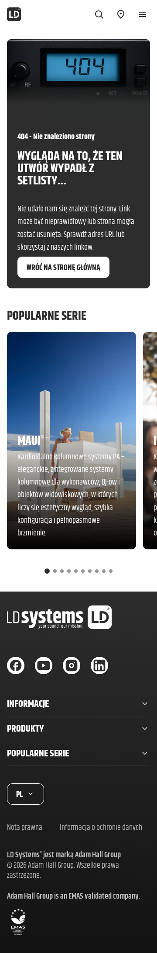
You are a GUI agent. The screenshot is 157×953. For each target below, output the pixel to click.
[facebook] (15, 665)
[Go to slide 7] (90, 571)
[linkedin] (99, 665)
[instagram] (71, 665)
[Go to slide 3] (62, 571)
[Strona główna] (14, 14)
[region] (78, 456)
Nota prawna (24, 827)
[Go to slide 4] (69, 571)
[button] (78, 704)
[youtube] (43, 665)
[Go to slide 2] (55, 571)
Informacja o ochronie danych (101, 827)
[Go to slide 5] (76, 571)
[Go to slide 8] (97, 571)
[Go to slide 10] (111, 571)
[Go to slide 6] (83, 571)
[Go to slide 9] (104, 571)
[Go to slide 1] (47, 571)
